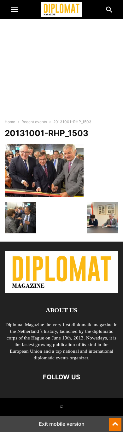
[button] (14, 9)
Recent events (34, 121)
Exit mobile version (62, 424)
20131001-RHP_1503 (46, 133)
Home (10, 121)
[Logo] (61, 291)
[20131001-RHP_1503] (44, 195)
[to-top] (115, 421)
